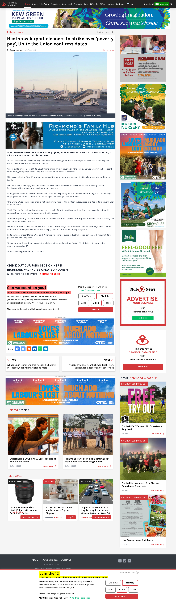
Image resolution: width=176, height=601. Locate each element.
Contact (66, 559)
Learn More (156, 433)
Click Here (143, 367)
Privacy (47, 564)
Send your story (104, 32)
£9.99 (108, 303)
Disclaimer (54, 564)
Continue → (96, 309)
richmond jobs (49, 274)
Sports (125, 433)
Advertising (50, 559)
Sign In (147, 4)
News (27, 4)
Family (124, 544)
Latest (139, 378)
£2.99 (83, 303)
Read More (48, 466)
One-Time (86, 296)
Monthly (105, 296)
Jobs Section (42, 265)
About (35, 559)
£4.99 (96, 303)
